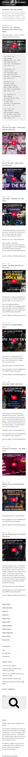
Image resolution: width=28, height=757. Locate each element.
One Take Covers (6, 653)
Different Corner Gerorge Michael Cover (13, 485)
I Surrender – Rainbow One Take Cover (13, 199)
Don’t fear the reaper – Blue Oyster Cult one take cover (13, 128)
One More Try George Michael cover (12, 326)
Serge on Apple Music (7, 632)
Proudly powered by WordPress (10, 756)
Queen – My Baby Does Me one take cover (12, 266)
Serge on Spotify (6, 604)
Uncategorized (5, 656)
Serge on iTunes (6, 618)
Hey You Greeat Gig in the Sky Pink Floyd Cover (14, 535)
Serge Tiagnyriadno (13, 2)
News (3, 650)
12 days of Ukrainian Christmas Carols (11, 678)
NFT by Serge (5, 639)
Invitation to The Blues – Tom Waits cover (14, 449)
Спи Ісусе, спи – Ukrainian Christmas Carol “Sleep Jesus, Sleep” (12, 29)
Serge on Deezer (6, 636)
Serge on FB (5, 615)
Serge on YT (5, 611)
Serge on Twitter (6, 622)
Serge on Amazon (6, 629)
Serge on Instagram (7, 625)
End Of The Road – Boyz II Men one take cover (12, 164)
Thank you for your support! (9, 665)
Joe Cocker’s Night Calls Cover (12, 384)
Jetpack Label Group (7, 607)
